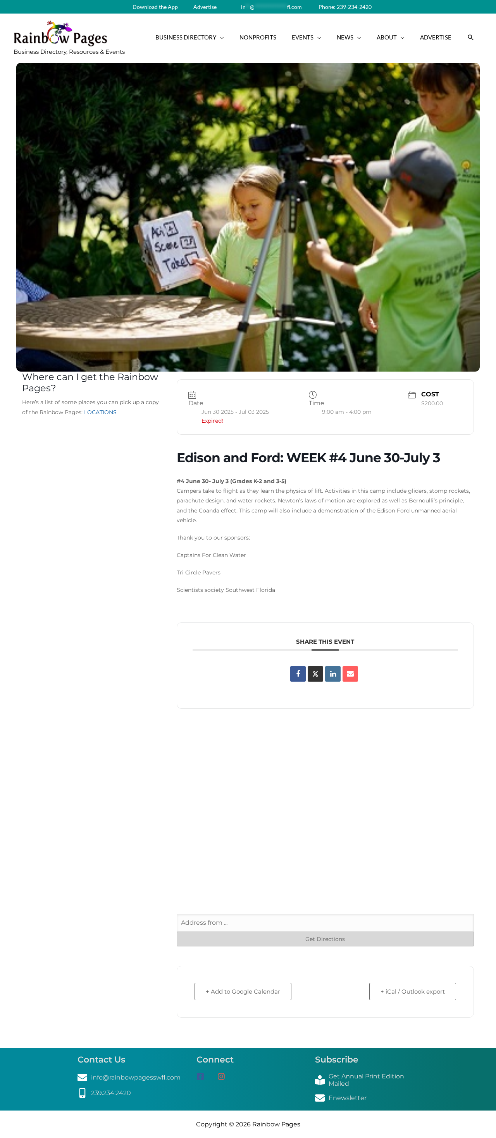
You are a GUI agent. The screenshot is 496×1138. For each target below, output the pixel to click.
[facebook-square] (206, 1076)
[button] (471, 37)
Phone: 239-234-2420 (344, 6)
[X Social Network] (315, 674)
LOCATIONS (100, 412)
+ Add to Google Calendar (243, 991)
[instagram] (224, 1076)
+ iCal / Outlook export (413, 991)
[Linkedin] (333, 674)
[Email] (350, 674)
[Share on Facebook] (298, 674)
